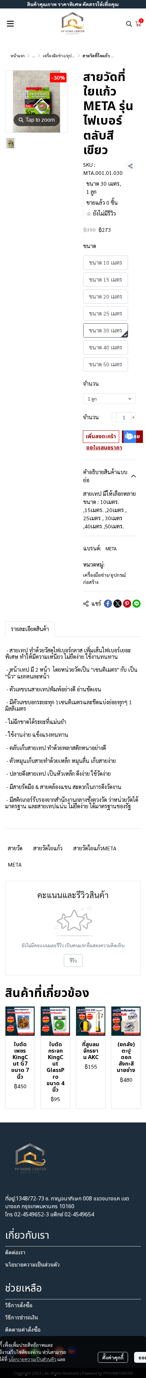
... (33, 55)
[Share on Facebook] (108, 604)
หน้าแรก (18, 55)
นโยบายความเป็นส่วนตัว (32, 1359)
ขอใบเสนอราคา (104, 447)
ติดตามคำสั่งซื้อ (23, 1329)
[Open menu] (10, 24)
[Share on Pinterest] (127, 604)
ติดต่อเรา (15, 1252)
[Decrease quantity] (114, 417)
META (111, 548)
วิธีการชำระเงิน (21, 1317)
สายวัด (15, 848)
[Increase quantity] (133, 417)
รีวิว (73, 960)
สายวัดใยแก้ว (47, 848)
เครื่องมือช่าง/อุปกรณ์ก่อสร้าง (68, 55)
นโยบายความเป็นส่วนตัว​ (32, 1264)
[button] (129, 23)
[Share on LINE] (136, 604)
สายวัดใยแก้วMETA (94, 848)
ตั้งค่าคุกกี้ (113, 1357)
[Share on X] (117, 604)
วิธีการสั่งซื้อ (19, 1305)
